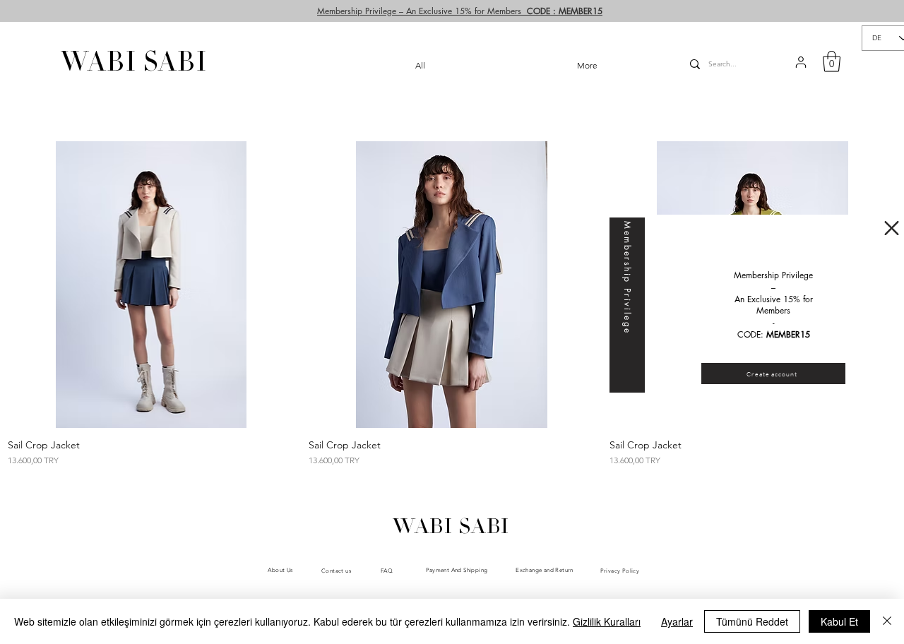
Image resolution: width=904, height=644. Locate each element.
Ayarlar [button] (677, 621)
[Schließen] (887, 621)
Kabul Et (839, 621)
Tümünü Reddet (752, 621)
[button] (891, 228)
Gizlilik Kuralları (607, 621)
